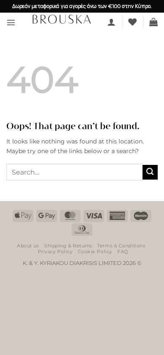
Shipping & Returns (68, 246)
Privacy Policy (55, 251)
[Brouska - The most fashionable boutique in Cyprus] (61, 19)
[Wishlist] (132, 22)
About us (28, 246)
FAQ (122, 251)
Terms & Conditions (121, 246)
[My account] (111, 22)
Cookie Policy (95, 251)
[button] (11, 22)
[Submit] (150, 172)
